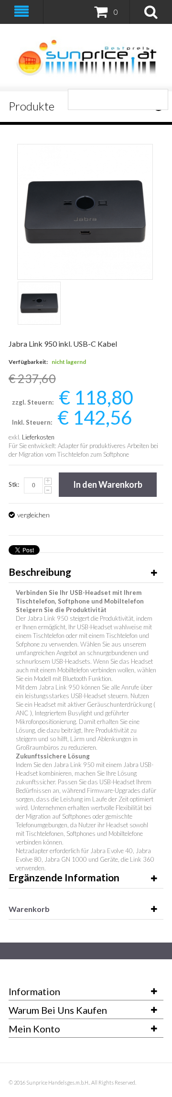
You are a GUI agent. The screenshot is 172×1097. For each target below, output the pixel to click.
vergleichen (33, 515)
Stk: (14, 484)
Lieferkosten (38, 437)
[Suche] (157, 99)
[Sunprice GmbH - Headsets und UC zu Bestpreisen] (86, 57)
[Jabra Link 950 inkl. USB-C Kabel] (39, 303)
